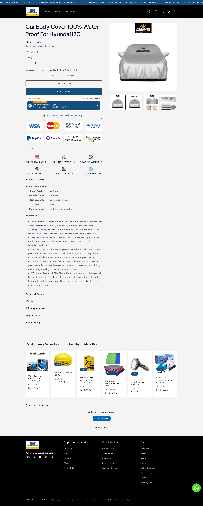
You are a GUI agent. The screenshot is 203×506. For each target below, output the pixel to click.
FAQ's (66, 463)
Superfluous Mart (38, 500)
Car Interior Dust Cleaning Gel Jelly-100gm (36, 378)
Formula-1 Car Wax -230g (63, 373)
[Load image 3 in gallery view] (152, 102)
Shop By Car (146, 482)
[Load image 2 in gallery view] (134, 102)
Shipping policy (96, 500)
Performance (146, 472)
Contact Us (69, 458)
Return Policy (108, 463)
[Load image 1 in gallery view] (117, 102)
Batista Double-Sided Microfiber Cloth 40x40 (88, 380)
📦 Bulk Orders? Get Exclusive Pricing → (64, 115)
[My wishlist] (168, 12)
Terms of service (82, 500)
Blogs (66, 453)
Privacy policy (68, 500)
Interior (144, 458)
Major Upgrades (148, 468)
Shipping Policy (109, 453)
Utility (143, 477)
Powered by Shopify (53, 500)
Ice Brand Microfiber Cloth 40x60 (113, 383)
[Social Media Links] (149, 11)
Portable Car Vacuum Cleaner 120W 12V (164, 380)
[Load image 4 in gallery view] (168, 102)
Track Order (69, 468)
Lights (143, 463)
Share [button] (30, 148)
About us (68, 448)
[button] (57, 11)
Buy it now (63, 91)
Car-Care (145, 448)
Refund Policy (108, 458)
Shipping (30, 46)
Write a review (101, 418)
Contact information (112, 500)
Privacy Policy (108, 448)
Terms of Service (109, 468)
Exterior (144, 453)
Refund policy (128, 500)
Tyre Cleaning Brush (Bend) (137, 383)
